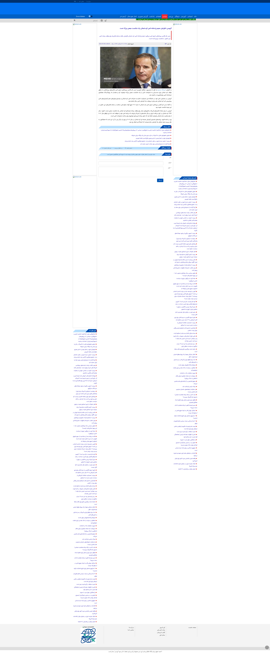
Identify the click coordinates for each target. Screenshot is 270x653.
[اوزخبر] (134, 8)
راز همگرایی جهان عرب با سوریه (188, 440)
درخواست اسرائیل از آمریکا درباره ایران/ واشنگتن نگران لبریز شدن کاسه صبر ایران (186, 240)
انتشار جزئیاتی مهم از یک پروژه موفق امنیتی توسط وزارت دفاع (185, 356)
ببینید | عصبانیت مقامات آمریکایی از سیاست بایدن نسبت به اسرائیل (187, 324)
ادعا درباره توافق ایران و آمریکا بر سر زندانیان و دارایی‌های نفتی (185, 361)
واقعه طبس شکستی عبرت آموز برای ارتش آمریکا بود (186, 460)
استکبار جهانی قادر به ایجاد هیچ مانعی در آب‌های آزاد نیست (186, 412)
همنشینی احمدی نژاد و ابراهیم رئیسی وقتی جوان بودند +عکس (185, 329)
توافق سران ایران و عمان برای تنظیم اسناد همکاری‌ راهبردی (186, 401)
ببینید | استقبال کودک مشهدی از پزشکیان (185, 265)
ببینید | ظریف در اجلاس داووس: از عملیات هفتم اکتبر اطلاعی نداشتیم (185, 219)
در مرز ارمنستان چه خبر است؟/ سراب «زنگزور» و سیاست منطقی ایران (187, 345)
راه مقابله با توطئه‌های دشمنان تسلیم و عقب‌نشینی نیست (186, 391)
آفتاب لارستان (161, 632)
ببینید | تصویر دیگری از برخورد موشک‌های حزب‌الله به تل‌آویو (186, 235)
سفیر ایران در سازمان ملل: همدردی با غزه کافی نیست (186, 313)
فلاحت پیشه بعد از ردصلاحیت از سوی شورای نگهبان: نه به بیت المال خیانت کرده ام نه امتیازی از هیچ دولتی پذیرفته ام (185, 286)
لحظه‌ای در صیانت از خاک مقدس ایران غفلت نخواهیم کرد (185, 369)
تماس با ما (81, 1)
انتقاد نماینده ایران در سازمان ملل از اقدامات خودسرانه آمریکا (185, 465)
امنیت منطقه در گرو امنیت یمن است (186, 432)
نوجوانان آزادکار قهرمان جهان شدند (187, 365)
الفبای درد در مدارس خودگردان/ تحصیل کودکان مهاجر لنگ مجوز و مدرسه (186, 444)
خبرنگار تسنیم (162, 90)
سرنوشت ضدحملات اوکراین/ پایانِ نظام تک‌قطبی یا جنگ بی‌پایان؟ (186, 377)
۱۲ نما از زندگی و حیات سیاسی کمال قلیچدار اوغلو (185, 422)
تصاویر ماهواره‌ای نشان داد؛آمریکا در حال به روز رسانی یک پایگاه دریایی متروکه (185, 193)
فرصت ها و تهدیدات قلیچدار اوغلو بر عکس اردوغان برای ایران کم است (185, 428)
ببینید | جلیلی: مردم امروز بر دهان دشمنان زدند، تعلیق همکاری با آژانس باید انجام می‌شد (185, 203)
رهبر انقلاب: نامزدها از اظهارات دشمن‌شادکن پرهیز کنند (185, 269)
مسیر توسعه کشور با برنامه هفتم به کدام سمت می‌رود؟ (186, 406)
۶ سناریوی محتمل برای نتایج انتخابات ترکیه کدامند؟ (185, 417)
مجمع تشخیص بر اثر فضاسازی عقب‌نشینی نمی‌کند (185, 382)
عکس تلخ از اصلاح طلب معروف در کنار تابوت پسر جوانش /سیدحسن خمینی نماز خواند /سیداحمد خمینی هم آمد (185, 338)
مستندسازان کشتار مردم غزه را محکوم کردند (185, 333)
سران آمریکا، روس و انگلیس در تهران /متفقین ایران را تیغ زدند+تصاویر (186, 308)
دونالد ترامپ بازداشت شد (189, 386)
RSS (75, 1)
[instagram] (100, 20)
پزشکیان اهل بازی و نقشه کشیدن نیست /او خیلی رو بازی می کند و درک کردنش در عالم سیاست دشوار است (185, 246)
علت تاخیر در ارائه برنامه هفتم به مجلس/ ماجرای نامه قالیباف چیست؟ (186, 396)
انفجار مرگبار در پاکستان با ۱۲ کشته (187, 469)
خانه (195, 16)
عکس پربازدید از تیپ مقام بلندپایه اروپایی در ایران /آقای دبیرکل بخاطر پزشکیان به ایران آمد (185, 261)
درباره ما (89, 1)
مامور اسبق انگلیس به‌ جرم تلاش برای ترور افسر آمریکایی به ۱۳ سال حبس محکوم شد (185, 319)
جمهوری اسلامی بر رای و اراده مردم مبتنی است (186, 449)
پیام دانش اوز (161, 630)
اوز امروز (162, 627)
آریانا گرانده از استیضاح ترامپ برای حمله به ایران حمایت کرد (185, 209)
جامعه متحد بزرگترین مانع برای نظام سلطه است (185, 350)
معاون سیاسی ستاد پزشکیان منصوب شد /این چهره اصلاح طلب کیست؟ (185, 274)
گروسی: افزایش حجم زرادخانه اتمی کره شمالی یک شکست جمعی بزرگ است (145, 28)
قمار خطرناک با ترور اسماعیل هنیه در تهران (185, 251)
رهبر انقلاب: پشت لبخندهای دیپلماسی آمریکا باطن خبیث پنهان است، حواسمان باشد (185, 214)
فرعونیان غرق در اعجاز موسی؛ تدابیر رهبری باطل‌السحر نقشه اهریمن (185, 198)
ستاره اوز (162, 635)
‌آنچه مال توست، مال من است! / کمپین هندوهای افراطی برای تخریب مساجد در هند (186, 303)
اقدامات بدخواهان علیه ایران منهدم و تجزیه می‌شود (185, 454)
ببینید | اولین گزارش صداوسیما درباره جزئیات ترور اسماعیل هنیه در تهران (187, 256)
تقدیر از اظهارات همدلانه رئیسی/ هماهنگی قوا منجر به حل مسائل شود (185, 436)
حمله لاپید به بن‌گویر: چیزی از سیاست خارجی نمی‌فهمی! (186, 280)
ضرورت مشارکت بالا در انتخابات (188, 373)
